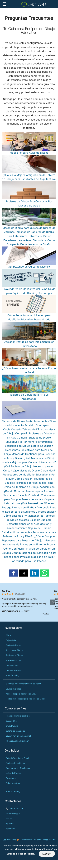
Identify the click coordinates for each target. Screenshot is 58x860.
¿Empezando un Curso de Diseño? (29, 266)
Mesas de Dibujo (13, 660)
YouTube (10, 823)
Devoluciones (26, 840)
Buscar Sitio (11, 721)
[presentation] (52, 602)
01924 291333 (14, 808)
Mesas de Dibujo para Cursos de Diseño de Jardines (29, 229)
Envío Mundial (12, 726)
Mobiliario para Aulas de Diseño (29, 152)
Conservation (12, 665)
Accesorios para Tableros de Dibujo (22, 694)
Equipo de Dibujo (13, 689)
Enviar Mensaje (13, 813)
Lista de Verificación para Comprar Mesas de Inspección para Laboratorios (29, 499)
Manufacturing (12, 675)
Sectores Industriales (15, 763)
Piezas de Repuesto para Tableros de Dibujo (25, 699)
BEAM (8, 635)
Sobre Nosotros (13, 783)
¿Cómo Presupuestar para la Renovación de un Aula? (29, 370)
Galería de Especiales (15, 731)
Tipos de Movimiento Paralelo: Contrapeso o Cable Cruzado (29, 425)
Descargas (10, 778)
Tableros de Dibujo (14, 655)
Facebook (10, 828)
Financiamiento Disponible (18, 716)
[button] (13, 573)
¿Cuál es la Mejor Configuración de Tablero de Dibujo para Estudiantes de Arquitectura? (29, 177)
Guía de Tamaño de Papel (17, 758)
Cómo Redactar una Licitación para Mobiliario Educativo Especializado (29, 317)
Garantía (37, 840)
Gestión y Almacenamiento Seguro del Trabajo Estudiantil (27, 528)
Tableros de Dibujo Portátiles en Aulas (25, 421)
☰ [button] (4, 4)
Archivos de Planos (14, 650)
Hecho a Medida (13, 670)
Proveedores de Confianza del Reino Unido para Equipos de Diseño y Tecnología (29, 291)
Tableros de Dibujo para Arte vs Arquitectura (29, 396)
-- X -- (9, 818)
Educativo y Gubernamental (18, 736)
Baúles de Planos (13, 645)
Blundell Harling (13, 791)
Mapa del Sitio (49, 840)
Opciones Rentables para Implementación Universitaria (29, 344)
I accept (47, 854)
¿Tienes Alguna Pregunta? (17, 741)
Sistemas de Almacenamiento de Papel (23, 683)
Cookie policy (24, 849)
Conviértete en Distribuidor (18, 768)
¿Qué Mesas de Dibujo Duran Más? (34, 470)
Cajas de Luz (12, 640)
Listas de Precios (13, 773)
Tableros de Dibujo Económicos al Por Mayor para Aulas (29, 203)
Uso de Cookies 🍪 (11, 840)
